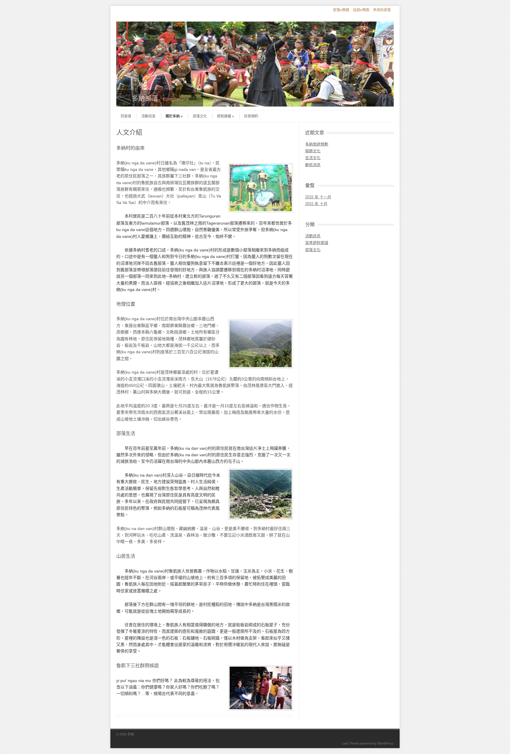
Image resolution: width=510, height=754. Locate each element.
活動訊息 (148, 116)
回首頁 (126, 116)
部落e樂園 (341, 10)
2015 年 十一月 (318, 197)
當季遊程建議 (316, 243)
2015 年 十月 (316, 204)
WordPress (385, 743)
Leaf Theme (350, 743)
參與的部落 (382, 10)
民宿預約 (251, 116)
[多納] (255, 105)
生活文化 (313, 158)
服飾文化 (313, 151)
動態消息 (313, 165)
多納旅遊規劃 (316, 144)
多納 (131, 734)
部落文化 (200, 116)
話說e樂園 (361, 10)
